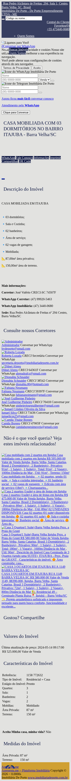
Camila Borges (11, 423)
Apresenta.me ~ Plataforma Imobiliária (26, 770)
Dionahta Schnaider (14, 380)
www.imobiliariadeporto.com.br (48, 777)
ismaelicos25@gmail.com (18, 416)
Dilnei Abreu (10, 370)
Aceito (37, 67)
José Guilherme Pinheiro (17, 402)
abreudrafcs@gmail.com (31, 373)
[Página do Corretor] (12, 341)
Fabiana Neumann (13, 391)
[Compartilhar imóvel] (3, 179)
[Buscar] (3, 19)
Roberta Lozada (11, 355)
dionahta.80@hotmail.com (32, 384)
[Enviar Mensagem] (40, 92)
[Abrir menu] (2, 42)
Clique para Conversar (15, 112)
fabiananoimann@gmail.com (34, 395)
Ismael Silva (9, 412)
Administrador (11, 345)
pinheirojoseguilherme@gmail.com (37, 405)
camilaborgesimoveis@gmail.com (37, 427)
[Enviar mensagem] (52, 80)
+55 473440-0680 (58, 29)
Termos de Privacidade (16, 67)
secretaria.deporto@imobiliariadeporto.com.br (30, 362)
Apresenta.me (10, 767)
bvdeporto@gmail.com (16, 348)
